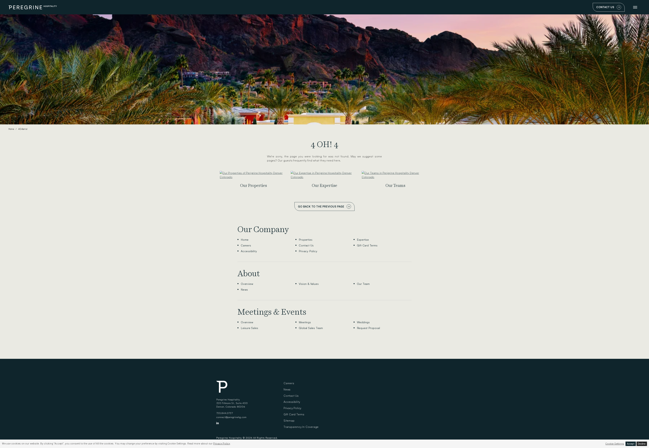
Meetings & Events (271, 312)
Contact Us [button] (609, 9)
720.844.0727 (224, 413)
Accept (630, 443)
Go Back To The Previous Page (321, 206)
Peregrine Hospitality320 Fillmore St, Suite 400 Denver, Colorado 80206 (232, 403)
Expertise (363, 239)
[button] (635, 7)
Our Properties (253, 185)
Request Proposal (368, 328)
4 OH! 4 (324, 144)
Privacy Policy (308, 251)
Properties (305, 239)
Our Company (263, 229)
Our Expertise (324, 185)
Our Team (363, 284)
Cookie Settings (614, 443)
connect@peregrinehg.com (231, 417)
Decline (642, 443)
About (248, 273)
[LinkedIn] (217, 423)
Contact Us (306, 245)
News (244, 289)
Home (11, 129)
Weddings (363, 322)
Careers (246, 245)
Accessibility (249, 251)
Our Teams (395, 185)
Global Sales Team (311, 328)
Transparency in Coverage (301, 427)
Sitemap (289, 420)
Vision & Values (309, 284)
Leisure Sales (249, 328)
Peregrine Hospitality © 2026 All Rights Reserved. (247, 437)
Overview (247, 284)
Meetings (305, 322)
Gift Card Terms (367, 245)
